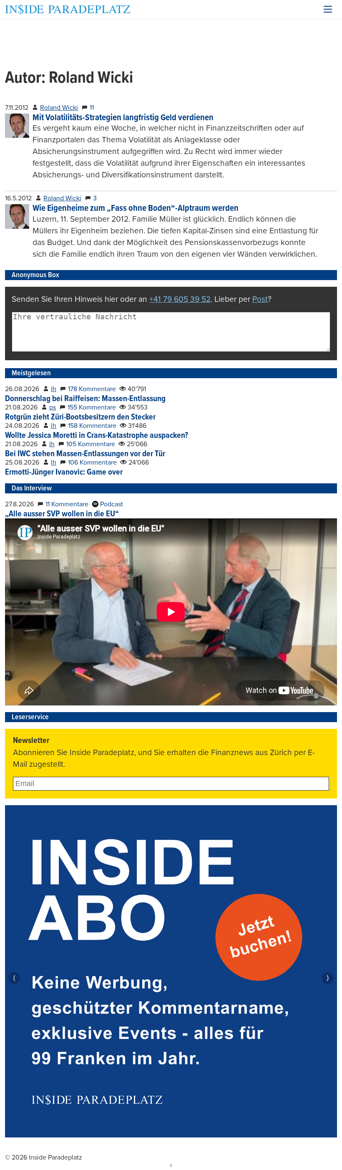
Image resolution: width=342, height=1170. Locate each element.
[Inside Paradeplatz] (67, 9)
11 (92, 108)
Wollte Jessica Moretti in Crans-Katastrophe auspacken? (96, 435)
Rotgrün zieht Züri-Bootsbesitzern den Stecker (80, 417)
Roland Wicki (59, 108)
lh (53, 389)
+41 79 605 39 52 (180, 299)
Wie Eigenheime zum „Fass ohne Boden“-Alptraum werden (136, 208)
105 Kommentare (90, 444)
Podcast (110, 504)
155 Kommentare (92, 407)
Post (260, 299)
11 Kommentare (66, 504)
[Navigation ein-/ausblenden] (328, 9)
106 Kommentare (92, 462)
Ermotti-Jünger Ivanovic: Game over (64, 472)
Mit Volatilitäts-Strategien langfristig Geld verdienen (123, 118)
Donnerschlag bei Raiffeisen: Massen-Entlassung (85, 399)
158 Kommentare (92, 426)
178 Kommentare (92, 389)
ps (52, 407)
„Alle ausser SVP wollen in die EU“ (62, 514)
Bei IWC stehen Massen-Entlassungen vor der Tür (85, 454)
